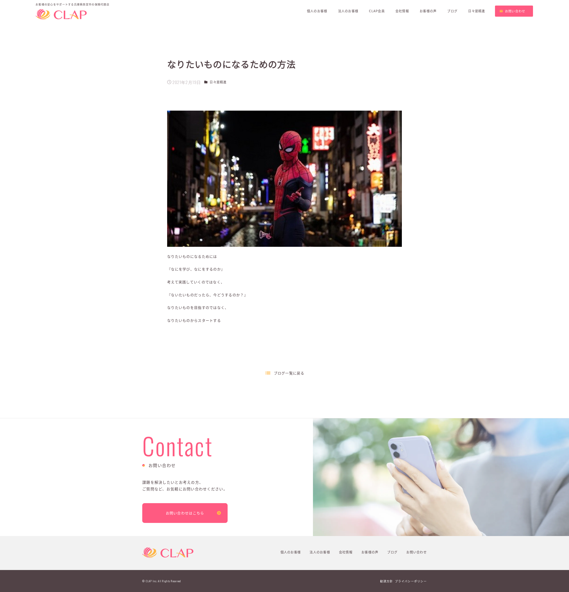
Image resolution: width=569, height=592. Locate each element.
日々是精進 (218, 82)
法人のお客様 (320, 552)
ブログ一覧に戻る (289, 373)
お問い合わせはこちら (185, 513)
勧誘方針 (386, 581)
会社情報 (346, 552)
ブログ (392, 552)
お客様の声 (369, 552)
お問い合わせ (416, 552)
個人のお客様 (290, 552)
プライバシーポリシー (411, 581)
